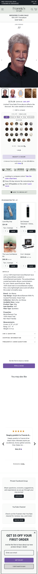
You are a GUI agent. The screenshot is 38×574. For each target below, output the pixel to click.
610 (9, 140)
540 (12, 134)
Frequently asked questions (15, 341)
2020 (12, 129)
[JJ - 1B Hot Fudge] (11, 412)
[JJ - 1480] (7, 412)
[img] (21, 449)
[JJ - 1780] (9, 412)
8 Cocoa (24, 140)
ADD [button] (13, 231)
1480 (16, 124)
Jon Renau (19, 24)
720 (14, 140)
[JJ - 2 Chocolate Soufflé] (6, 413)
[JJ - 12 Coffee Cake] (5, 412)
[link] (10, 211)
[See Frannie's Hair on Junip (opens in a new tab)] (23, 464)
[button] (4, 231)
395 (21, 129)
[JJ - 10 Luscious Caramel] (3, 412)
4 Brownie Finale (26, 129)
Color (19, 114)
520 (7, 134)
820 (29, 140)
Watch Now (19, 520)
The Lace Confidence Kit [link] (9, 255)
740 (19, 140)
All (6, 117)
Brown (12, 117)
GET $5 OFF (19, 560)
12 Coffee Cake (12, 124)
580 (21, 134)
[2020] (10, 413)
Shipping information (12, 337)
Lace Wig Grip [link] (7, 221)
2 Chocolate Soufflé (7, 129)
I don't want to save (19, 566)
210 (16, 129)
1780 (21, 124)
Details (6, 271)
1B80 (31, 124)
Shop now (18, 20)
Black (18, 117)
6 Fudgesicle (26, 134)
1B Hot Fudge (26, 124)
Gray (24, 117)
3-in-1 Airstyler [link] (25, 254)
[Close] (34, 532)
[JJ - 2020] (8, 413)
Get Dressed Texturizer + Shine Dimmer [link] (26, 223)
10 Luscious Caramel (7, 124)
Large (19, 150)
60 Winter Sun (31, 134)
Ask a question (9, 333)
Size (17, 146)
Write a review (19, 366)
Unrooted (31, 117)
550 (16, 134)
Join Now (18, 496)
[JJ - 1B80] (13, 412)
